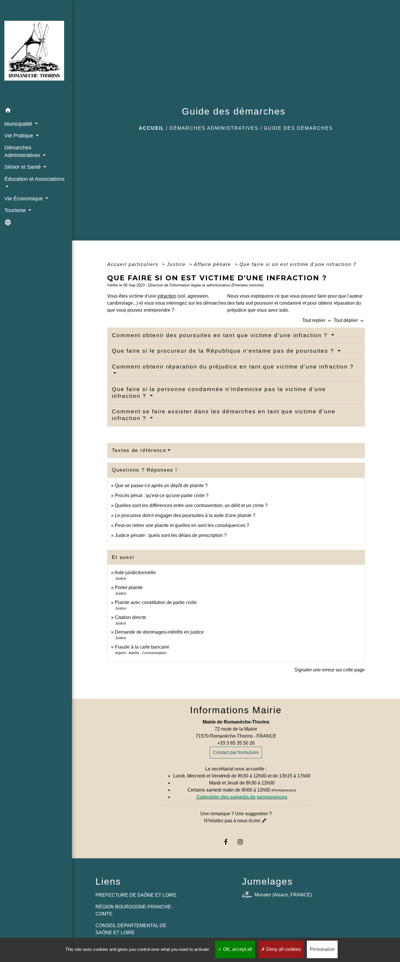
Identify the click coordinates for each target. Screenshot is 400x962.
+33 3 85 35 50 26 (236, 743)
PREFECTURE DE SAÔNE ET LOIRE (136, 895)
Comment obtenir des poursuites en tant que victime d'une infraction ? (221, 335)
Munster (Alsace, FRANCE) (283, 894)
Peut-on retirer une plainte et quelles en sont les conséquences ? (182, 525)
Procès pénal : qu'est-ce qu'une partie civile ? (161, 495)
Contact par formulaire (236, 752)
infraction (166, 296)
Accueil (151, 128)
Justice (177, 264)
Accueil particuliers (133, 264)
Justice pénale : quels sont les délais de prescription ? (171, 535)
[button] (36, 111)
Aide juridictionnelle (135, 572)
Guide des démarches (298, 128)
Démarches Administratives (214, 128)
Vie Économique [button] (24, 199)
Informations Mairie (236, 710)
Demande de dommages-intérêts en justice (159, 632)
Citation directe (130, 617)
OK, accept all (237, 949)
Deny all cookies (283, 949)
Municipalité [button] (19, 124)
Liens (108, 881)
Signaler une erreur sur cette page (329, 669)
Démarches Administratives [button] (23, 151)
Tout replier (317, 320)
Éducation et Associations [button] (34, 179)
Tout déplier (349, 320)
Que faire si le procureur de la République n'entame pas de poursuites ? (224, 351)
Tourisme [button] (15, 210)
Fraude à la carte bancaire (142, 646)
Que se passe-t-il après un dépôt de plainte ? (161, 485)
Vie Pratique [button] (19, 136)
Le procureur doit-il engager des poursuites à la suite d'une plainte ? (185, 515)
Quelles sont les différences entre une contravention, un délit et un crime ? (191, 505)
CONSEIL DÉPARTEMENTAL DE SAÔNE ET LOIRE (130, 929)
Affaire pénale (213, 264)
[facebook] (229, 841)
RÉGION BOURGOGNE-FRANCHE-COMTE (133, 910)
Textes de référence (139, 450)
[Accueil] (36, 52)
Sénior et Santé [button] (23, 167)
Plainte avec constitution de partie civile (156, 602)
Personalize (322, 949)
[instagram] (243, 841)
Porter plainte (129, 587)
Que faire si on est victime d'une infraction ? (298, 264)
